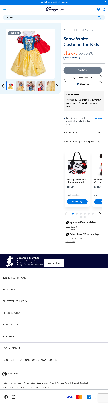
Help (5, 383)
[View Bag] (104, 9)
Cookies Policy (63, 383)
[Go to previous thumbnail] (3, 85)
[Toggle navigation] (5, 9)
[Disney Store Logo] (54, 9)
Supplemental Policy (45, 383)
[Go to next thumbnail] (57, 85)
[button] (104, 3)
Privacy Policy (29, 383)
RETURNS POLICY (12, 313)
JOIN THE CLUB (11, 325)
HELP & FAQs (9, 289)
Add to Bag (77, 202)
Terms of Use (15, 383)
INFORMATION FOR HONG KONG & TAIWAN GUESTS (30, 360)
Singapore (13, 374)
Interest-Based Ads (80, 383)
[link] (65, 214)
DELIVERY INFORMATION (16, 301)
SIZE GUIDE (8, 336)
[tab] (82, 132)
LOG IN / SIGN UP (11, 348)
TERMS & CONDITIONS (14, 278)
